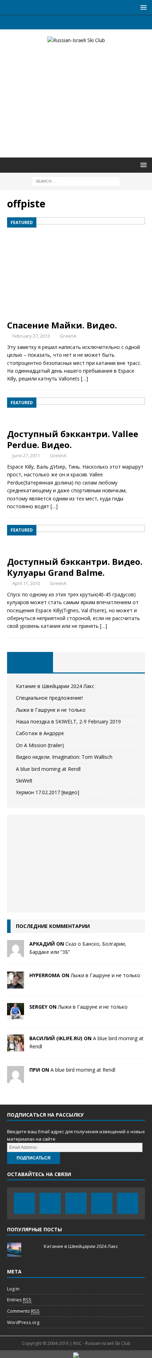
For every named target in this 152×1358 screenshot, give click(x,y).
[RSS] (104, 22)
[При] (15, 1079)
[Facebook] (48, 22)
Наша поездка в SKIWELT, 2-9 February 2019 (68, 721)
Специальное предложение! (49, 697)
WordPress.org (23, 1322)
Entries (19, 1299)
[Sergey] (15, 1016)
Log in (13, 1288)
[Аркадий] (15, 953)
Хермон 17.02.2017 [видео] (47, 792)
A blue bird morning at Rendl (48, 769)
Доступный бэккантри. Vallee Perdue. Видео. (72, 439)
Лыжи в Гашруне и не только (51, 709)
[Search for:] (76, 181)
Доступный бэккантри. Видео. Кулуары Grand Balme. (74, 567)
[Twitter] (62, 22)
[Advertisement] (76, 100)
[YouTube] (76, 22)
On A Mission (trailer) (40, 745)
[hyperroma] (15, 984)
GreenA (68, 336)
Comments (23, 1311)
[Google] (90, 22)
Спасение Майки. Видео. (62, 325)
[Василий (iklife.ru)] (15, 1047)
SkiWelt (24, 780)
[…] (84, 378)
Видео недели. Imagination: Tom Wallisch (64, 757)
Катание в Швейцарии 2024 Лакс (55, 686)
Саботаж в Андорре (40, 733)
